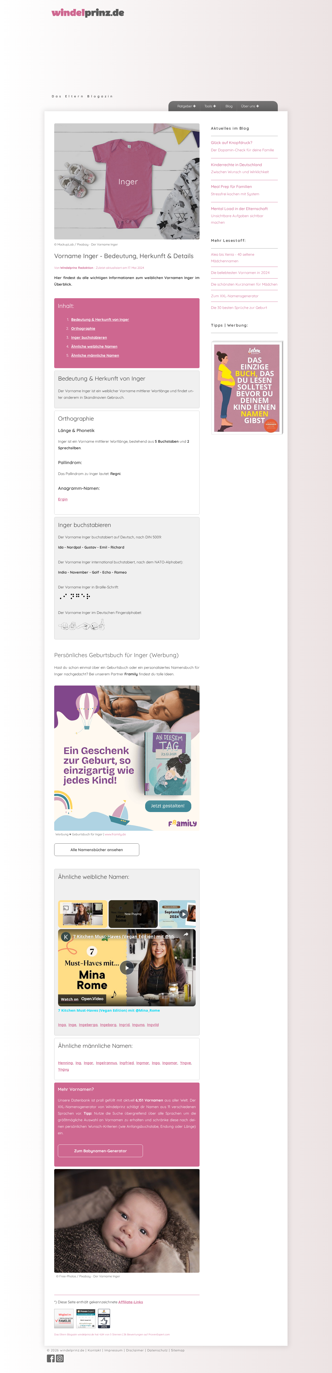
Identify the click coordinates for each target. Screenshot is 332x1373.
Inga (62, 1024)
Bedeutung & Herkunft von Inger (100, 319)
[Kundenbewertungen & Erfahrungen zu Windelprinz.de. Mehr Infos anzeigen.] (86, 1327)
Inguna (138, 1024)
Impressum (114, 1350)
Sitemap (178, 1350)
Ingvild (153, 1024)
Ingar (88, 1062)
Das (112, 1334)
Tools (208, 106)
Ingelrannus (106, 1062)
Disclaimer (135, 1350)
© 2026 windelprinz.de (65, 1350)
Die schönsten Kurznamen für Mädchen (244, 284)
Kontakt (94, 1350)
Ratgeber (185, 106)
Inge (72, 1024)
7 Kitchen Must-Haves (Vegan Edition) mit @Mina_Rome (126, 936)
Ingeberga (88, 1024)
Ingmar (142, 1062)
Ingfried (127, 1062)
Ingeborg (108, 1024)
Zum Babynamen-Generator (100, 1150)
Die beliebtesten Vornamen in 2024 (240, 272)
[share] (186, 934)
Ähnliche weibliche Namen (94, 346)
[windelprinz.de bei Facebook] (51, 1361)
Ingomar (169, 1062)
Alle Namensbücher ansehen (96, 849)
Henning (65, 1062)
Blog (229, 106)
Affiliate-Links (130, 1302)
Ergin (63, 499)
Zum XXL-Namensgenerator (235, 296)
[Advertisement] (166, 55)
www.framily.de (115, 834)
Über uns (248, 106)
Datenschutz (157, 1350)
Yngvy (63, 1069)
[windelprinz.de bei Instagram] (60, 1361)
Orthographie (83, 328)
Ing (78, 1062)
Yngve (185, 1062)
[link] (66, 937)
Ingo (156, 1062)
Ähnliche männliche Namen (95, 355)
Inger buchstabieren (89, 337)
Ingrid (124, 1024)
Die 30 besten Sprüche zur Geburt (239, 307)
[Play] (184, 914)
